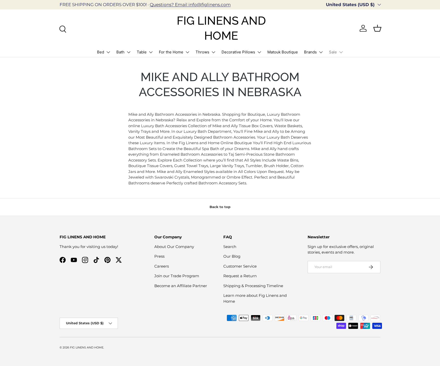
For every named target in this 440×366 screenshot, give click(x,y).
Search (229, 246)
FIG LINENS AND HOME (86, 347)
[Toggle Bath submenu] (129, 52)
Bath (120, 52)
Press (159, 256)
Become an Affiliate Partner (180, 285)
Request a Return (240, 275)
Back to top (220, 207)
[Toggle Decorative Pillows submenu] (259, 52)
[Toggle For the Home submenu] (187, 52)
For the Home (171, 52)
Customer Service (240, 266)
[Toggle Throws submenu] (213, 52)
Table (142, 52)
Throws (202, 52)
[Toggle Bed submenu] (108, 52)
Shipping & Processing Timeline (253, 285)
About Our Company (174, 246)
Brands (310, 52)
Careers (161, 266)
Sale (333, 52)
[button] (377, 28)
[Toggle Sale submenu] (341, 52)
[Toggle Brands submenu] (321, 52)
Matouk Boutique (282, 52)
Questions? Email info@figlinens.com (190, 4)
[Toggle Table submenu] (151, 52)
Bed (100, 52)
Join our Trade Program (176, 275)
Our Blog (231, 256)
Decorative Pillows (238, 52)
